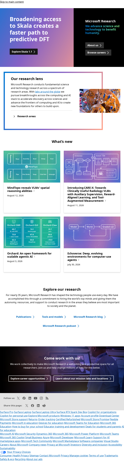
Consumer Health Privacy (14, 455)
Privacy (65, 455)
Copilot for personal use (14, 415)
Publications (23, 316)
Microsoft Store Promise (95, 419)
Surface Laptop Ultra (44, 412)
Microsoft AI (7, 433)
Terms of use (96, 455)
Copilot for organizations (102, 412)
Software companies (91, 441)
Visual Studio (111, 441)
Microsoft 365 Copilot (12, 437)
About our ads (34, 459)
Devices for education (51, 423)
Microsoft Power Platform (84, 433)
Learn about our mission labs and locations (82, 378)
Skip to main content (12, 1)
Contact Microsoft (49, 455)
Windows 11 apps (70, 415)
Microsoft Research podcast (59, 326)
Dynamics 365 (44, 433)
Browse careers (96, 52)
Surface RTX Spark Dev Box (71, 412)
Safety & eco (7, 459)
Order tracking (46, 419)
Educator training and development (64, 426)
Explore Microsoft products (44, 415)
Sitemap (34, 455)
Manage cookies (79, 455)
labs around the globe (47, 91)
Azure (46, 437)
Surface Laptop (22, 412)
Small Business (33, 437)
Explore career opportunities (28, 378)
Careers (4, 444)
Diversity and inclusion (95, 444)
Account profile (90, 415)
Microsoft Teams (109, 433)
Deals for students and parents (103, 426)
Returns (33, 419)
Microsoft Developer (62, 437)
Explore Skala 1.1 (22, 51)
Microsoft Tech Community (36, 441)
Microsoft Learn (83, 437)
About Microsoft (19, 444)
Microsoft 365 (61, 433)
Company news (37, 444)
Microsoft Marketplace (66, 441)
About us (92, 45)
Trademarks (111, 455)
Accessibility (115, 444)
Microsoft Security (25, 433)
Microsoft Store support (14, 419)
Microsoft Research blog (88, 316)
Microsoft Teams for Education (82, 423)
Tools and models (52, 316)
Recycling (20, 459)
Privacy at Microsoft (58, 444)
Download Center (109, 415)
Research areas (26, 116)
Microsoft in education (25, 423)
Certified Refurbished (68, 419)
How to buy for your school (27, 426)
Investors (75, 444)
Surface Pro (6, 412)
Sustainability (7, 448)
